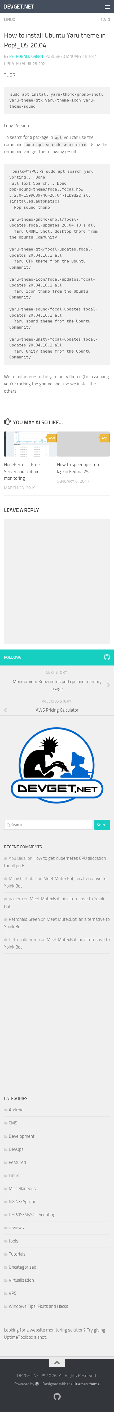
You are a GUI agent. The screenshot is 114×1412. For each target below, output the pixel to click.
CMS (13, 1122)
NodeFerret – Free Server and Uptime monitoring (22, 471)
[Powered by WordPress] (37, 1384)
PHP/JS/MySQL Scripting (32, 1214)
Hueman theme (86, 1384)
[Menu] (107, 6)
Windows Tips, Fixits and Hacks (38, 1306)
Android (16, 1109)
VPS (12, 1293)
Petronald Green (26, 56)
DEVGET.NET (18, 6)
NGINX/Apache (22, 1201)
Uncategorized (22, 1267)
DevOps (16, 1149)
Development (21, 1136)
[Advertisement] (57, 1024)
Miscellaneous (22, 1188)
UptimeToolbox (18, 1337)
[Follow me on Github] (107, 657)
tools (13, 1241)
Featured (17, 1162)
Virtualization (21, 1280)
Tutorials (17, 1254)
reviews (16, 1227)
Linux (9, 19)
